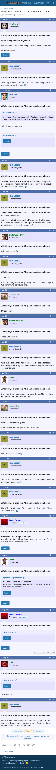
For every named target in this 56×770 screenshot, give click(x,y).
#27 (54, 256)
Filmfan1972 (8, 15)
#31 (54, 373)
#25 (54, 191)
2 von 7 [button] (29, 731)
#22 (54, 62)
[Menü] (3, 3)
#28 (54, 290)
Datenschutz (35, 760)
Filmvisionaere (9, 757)
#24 (54, 160)
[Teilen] (50, 19)
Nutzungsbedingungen (19, 760)
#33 (54, 433)
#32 (54, 401)
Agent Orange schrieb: (12, 578)
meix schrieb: (8, 113)
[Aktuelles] (48, 3)
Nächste (38, 731)
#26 (54, 230)
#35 (54, 487)
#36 (54, 516)
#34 (54, 459)
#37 (54, 555)
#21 (54, 20)
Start (22, 763)
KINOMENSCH (15, 66)
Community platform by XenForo (22, 768)
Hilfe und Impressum (10, 763)
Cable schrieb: (9, 632)
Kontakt (5, 760)
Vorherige (18, 731)
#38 (54, 610)
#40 (54, 700)
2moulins (13, 94)
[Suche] (53, 3)
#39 (54, 658)
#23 (54, 90)
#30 (54, 342)
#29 (54, 316)
